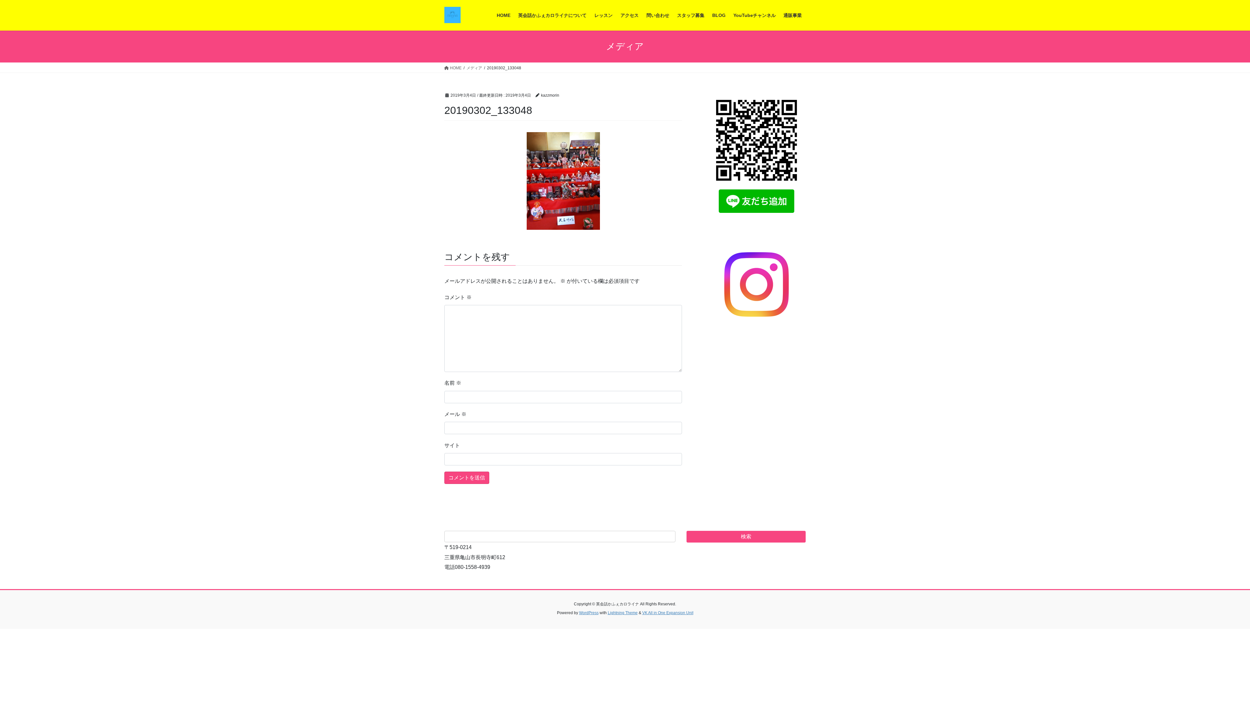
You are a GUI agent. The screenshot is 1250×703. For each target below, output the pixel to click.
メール (455, 414)
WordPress (589, 613)
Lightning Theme (623, 613)
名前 (452, 383)
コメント (458, 297)
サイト (452, 445)
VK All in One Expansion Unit (667, 613)
